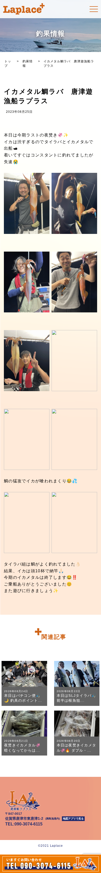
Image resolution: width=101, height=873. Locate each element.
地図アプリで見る (73, 818)
